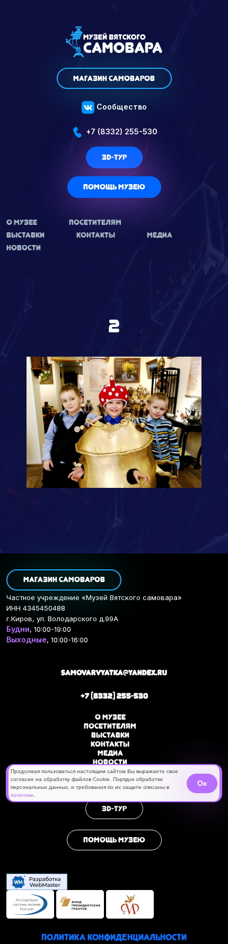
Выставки (25, 235)
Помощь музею (114, 187)
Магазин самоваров (114, 78)
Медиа (159, 235)
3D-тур (114, 157)
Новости (23, 247)
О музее (21, 222)
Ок (202, 783)
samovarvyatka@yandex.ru (114, 672)
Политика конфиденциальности (114, 937)
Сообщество (120, 106)
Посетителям (95, 222)
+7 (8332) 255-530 (120, 131)
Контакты (95, 235)
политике (22, 795)
